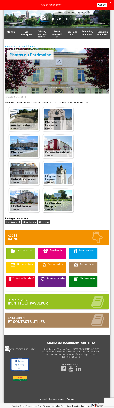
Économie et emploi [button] (102, 33)
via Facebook (13, 222)
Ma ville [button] (11, 32)
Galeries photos (87, 264)
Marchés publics (87, 278)
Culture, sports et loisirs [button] (42, 34)
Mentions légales (56, 399)
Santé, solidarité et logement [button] (56, 34)
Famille (71, 12)
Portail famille (56, 250)
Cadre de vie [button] (72, 33)
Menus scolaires (86, 250)
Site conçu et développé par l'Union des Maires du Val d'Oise (67, 406)
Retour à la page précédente (21, 46)
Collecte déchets (55, 264)
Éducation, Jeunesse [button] (87, 32)
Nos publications (25, 264)
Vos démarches (25, 250)
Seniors (61, 12)
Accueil (43, 399)
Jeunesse (81, 12)
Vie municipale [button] (26, 33)
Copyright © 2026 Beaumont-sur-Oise (27, 406)
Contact (70, 399)
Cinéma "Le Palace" (25, 278)
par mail (45, 222)
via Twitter (30, 222)
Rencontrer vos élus (56, 278)
